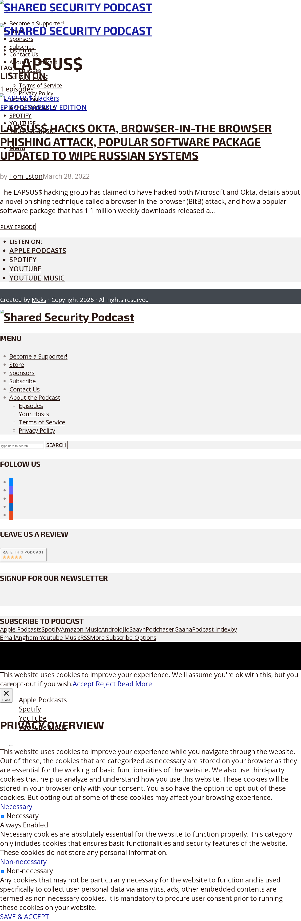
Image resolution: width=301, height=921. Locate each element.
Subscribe (22, 381)
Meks (39, 300)
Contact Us (24, 389)
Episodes (15, 107)
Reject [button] (106, 683)
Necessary (22, 815)
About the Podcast (34, 397)
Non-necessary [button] (23, 861)
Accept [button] (83, 683)
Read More (134, 683)
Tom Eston (26, 176)
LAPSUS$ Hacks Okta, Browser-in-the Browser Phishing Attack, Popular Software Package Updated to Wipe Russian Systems (136, 141)
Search (56, 445)
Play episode (18, 227)
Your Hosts (34, 414)
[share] (11, 745)
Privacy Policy (36, 93)
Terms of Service (40, 85)
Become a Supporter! (36, 23)
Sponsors (21, 39)
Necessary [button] (16, 806)
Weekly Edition (59, 107)
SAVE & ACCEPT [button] (24, 916)
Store (16, 364)
